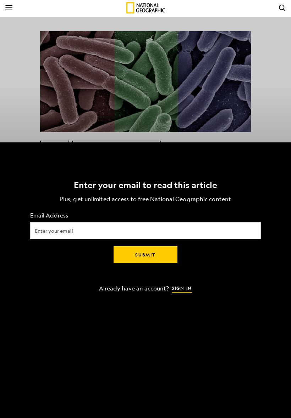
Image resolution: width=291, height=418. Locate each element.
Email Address (49, 215)
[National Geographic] (145, 7)
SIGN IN (182, 288)
